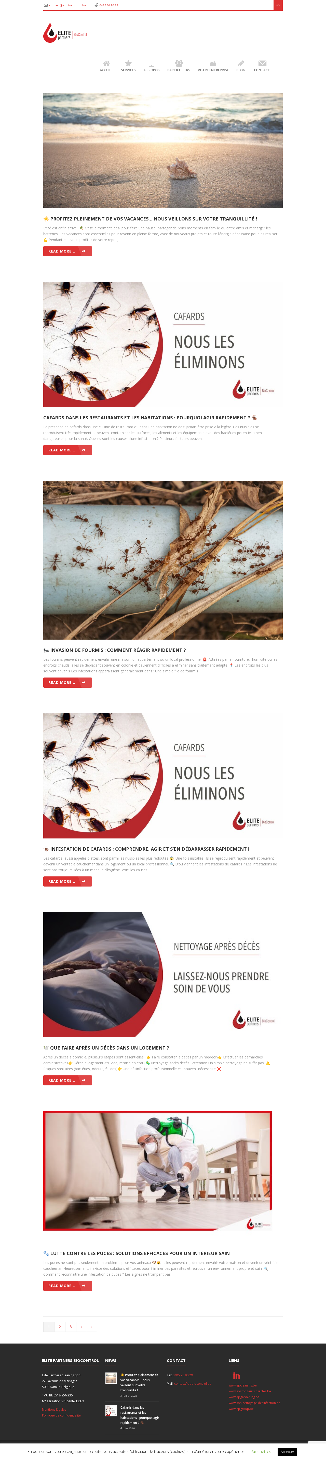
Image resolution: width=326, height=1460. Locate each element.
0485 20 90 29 (109, 5)
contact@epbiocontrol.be (68, 5)
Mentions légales (54, 1409)
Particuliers (178, 70)
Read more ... (62, 251)
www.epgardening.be (244, 1397)
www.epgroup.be (241, 1409)
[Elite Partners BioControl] (65, 33)
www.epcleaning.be (243, 1385)
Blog (240, 70)
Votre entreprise (213, 70)
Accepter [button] (287, 1451)
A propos (151, 70)
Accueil (106, 70)
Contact (262, 70)
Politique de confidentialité (61, 1415)
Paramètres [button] (261, 1451)
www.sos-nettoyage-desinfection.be (254, 1403)
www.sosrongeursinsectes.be (250, 1391)
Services (128, 70)
